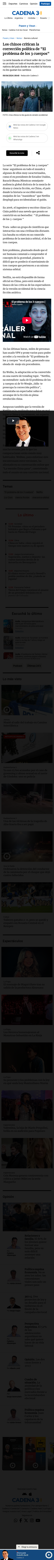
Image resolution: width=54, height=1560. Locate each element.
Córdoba (31, 18)
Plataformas (34, 30)
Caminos (23, 3)
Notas (4, 30)
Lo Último (8, 18)
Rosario (43, 18)
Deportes (13, 3)
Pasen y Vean (27, 25)
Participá (45, 3)
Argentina (19, 18)
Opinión (34, 3)
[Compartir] (38, 153)
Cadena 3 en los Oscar (18, 30)
